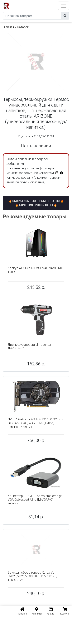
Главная (8, 27)
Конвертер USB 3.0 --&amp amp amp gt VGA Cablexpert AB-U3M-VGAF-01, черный (35, 499)
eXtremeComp (41, 1)
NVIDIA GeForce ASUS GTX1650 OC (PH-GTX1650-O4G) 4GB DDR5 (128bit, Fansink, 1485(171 (35, 423)
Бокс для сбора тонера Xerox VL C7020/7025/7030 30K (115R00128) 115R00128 (32, 576)
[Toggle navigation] (63, 6)
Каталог (23, 27)
